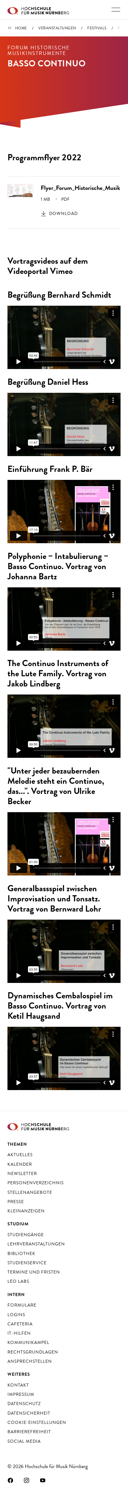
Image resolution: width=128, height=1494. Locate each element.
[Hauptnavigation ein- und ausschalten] (116, 9)
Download (63, 213)
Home (21, 28)
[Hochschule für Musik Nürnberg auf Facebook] (10, 1480)
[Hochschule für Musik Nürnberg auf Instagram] (27, 1480)
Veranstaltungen (57, 28)
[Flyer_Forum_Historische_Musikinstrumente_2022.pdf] (20, 190)
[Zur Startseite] (38, 10)
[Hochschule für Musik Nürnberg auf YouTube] (43, 1480)
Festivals (97, 28)
